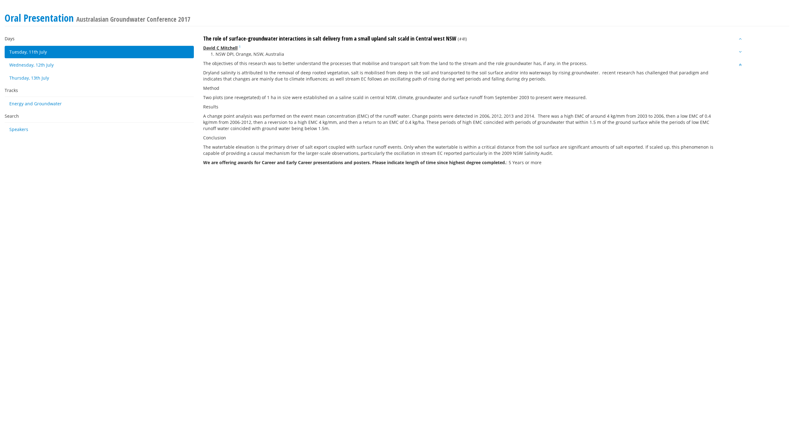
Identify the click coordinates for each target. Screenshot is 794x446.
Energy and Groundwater (35, 104)
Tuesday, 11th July (28, 52)
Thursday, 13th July (29, 78)
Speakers (18, 129)
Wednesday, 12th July (31, 65)
